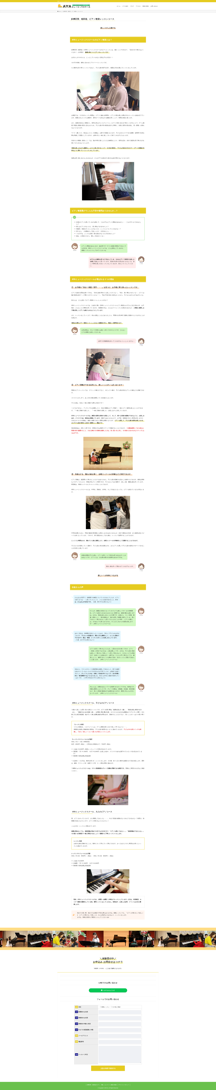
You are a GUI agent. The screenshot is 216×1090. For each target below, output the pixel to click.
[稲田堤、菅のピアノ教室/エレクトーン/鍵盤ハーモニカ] (74, 6)
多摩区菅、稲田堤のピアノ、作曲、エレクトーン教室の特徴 (101, 1085)
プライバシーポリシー (123, 1085)
